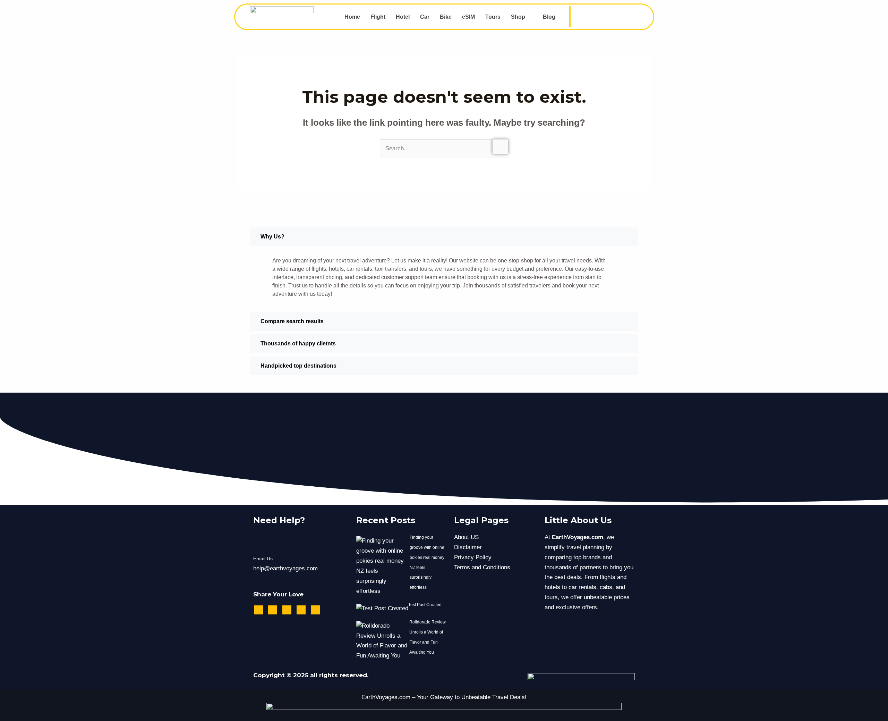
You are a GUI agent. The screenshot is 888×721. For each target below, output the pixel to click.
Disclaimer (468, 547)
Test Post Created (425, 604)
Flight (377, 17)
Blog (549, 17)
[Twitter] (621, 17)
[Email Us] (262, 541)
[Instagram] (605, 17)
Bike (446, 17)
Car (424, 17)
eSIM (468, 17)
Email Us (263, 558)
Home (352, 17)
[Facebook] (590, 17)
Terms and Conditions (482, 567)
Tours (493, 17)
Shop (518, 17)
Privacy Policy (473, 557)
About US (466, 537)
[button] (522, 17)
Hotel (403, 17)
